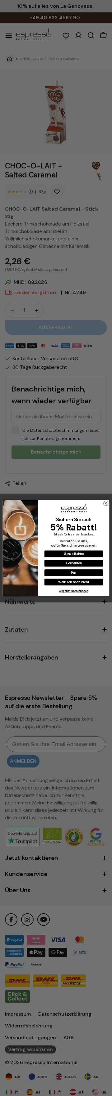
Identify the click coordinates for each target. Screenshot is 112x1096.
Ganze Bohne (74, 554)
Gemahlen (74, 563)
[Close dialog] (106, 503)
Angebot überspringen (73, 591)
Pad (74, 572)
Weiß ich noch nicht (73, 582)
